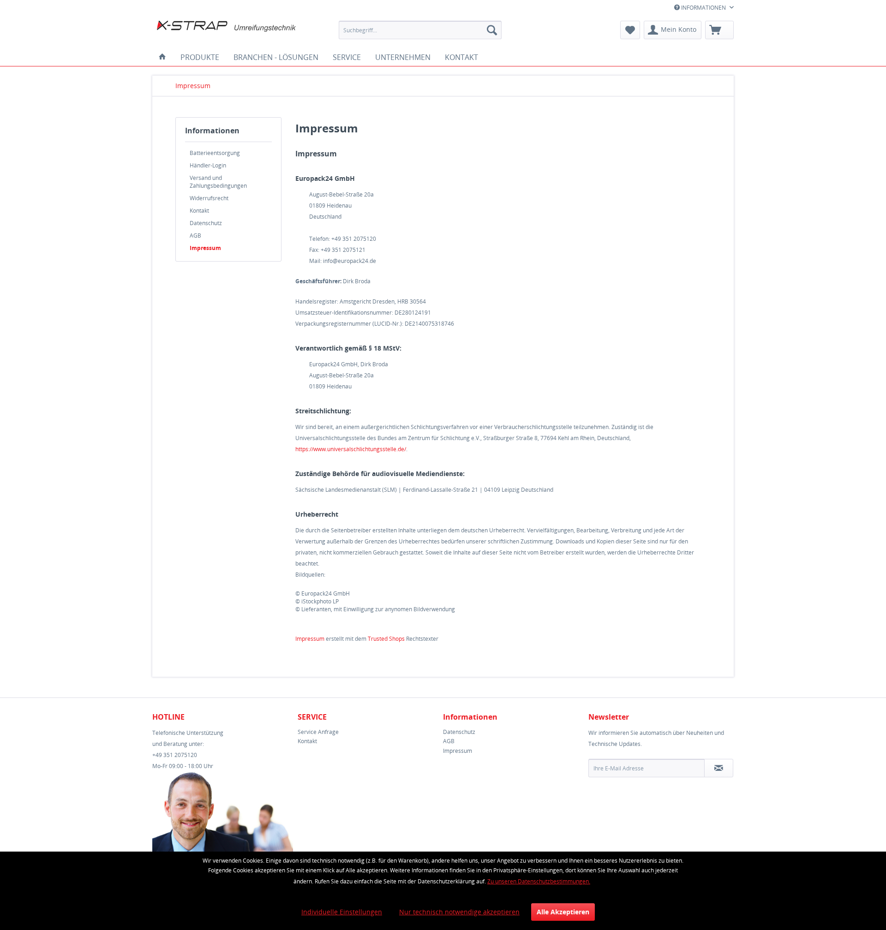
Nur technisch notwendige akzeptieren (459, 911)
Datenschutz (206, 223)
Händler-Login (208, 165)
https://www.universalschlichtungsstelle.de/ (350, 449)
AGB (195, 235)
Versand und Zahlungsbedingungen (218, 182)
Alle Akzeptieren (563, 911)
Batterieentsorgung (215, 153)
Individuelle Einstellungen (341, 911)
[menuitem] (420, 30)
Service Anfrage (318, 732)
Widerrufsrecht (209, 198)
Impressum (205, 248)
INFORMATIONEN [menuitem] (703, 8)
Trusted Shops (386, 639)
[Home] (162, 57)
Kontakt (199, 211)
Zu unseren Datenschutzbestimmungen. (538, 881)
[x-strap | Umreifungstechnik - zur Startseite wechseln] (226, 32)
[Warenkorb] (719, 30)
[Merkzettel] (630, 30)
